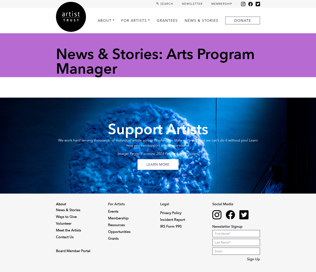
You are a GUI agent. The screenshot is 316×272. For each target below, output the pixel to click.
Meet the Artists (68, 230)
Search (166, 3)
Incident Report (172, 219)
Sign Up (253, 259)
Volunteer (64, 223)
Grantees (167, 20)
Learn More (158, 164)
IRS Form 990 (171, 226)
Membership (221, 3)
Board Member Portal (73, 251)
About (105, 20)
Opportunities (119, 231)
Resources (116, 225)
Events (113, 211)
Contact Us (65, 237)
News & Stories (201, 20)
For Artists (134, 20)
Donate (242, 20)
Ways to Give (66, 216)
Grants (113, 238)
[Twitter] (258, 3)
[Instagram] (243, 3)
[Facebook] (250, 3)
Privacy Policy (170, 213)
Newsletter (192, 3)
